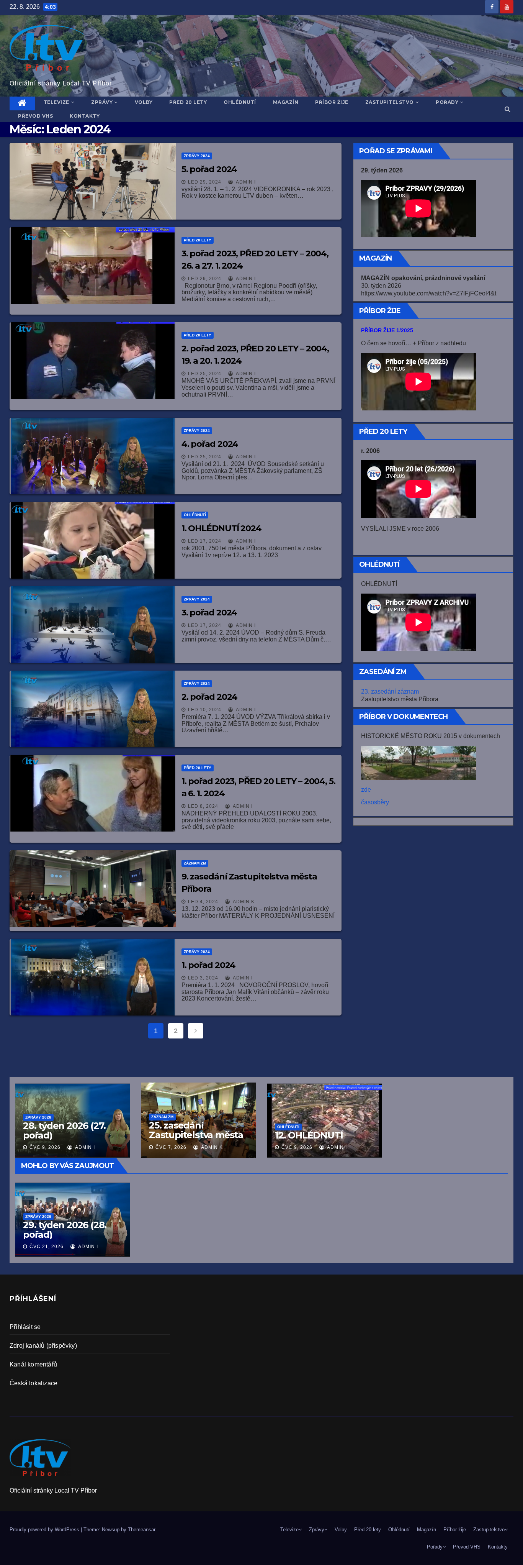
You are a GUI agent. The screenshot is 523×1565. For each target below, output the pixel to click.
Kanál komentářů (33, 1364)
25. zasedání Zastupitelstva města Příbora (196, 1135)
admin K (243, 901)
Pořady (447, 102)
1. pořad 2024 (208, 965)
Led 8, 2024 (203, 806)
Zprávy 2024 (197, 156)
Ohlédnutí (240, 102)
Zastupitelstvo (389, 102)
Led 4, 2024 (203, 901)
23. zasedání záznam (390, 691)
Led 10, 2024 (204, 709)
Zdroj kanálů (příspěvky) (43, 1345)
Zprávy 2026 (38, 1216)
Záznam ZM (195, 863)
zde (366, 789)
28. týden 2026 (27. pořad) (64, 1130)
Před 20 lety (188, 102)
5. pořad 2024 (209, 169)
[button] (507, 109)
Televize (56, 102)
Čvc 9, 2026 (296, 1147)
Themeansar (141, 1529)
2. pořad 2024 (209, 697)
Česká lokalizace (33, 1383)
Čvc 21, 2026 (46, 1246)
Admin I (245, 182)
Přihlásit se (25, 1327)
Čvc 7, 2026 (170, 1147)
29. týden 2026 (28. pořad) (64, 1229)
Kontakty (85, 116)
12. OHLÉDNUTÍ (309, 1135)
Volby (144, 102)
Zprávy (102, 102)
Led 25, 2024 (204, 373)
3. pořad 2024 (209, 612)
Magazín (286, 102)
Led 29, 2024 (204, 182)
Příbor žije (331, 102)
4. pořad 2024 (210, 444)
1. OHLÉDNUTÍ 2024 (221, 528)
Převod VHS (35, 116)
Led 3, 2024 (203, 978)
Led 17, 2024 (204, 541)
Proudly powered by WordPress (45, 1529)
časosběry (375, 802)
